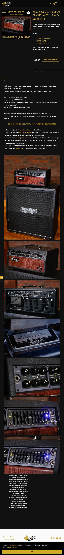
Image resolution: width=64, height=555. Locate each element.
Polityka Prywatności (11, 547)
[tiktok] (60, 538)
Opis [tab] (3, 80)
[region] (32, 548)
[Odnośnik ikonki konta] (50, 3)
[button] (28, 12)
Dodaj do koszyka (51, 60)
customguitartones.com (12, 545)
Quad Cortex (41, 71)
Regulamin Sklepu (8, 537)
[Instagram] (54, 538)
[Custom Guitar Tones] (7, 3)
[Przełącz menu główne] (60, 3)
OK (32, 551)
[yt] (57, 538)
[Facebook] (51, 538)
